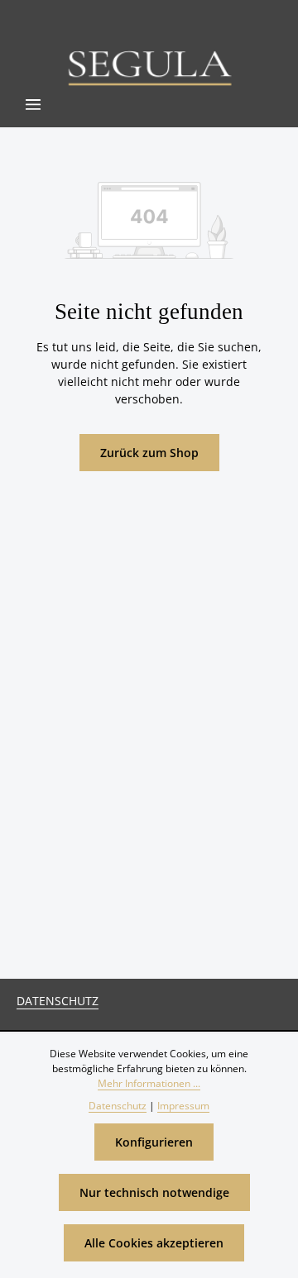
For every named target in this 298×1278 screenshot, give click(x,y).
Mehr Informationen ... (149, 1083)
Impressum (183, 1106)
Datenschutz (58, 1001)
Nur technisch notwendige (154, 1192)
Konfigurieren (154, 1142)
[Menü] (33, 104)
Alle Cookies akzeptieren (153, 1243)
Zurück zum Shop (149, 452)
